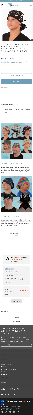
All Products (4, 377)
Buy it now (16, 81)
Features (4, 91)
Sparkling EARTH (8, 406)
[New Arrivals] (16, 141)
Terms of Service (6, 408)
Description (5, 87)
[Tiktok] (5, 394)
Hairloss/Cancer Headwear (9, 369)
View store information (24, 109)
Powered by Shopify (7, 409)
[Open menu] (3, 5)
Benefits (4, 95)
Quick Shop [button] (4, 359)
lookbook (16, 321)
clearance (16, 317)
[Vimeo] (15, 394)
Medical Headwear (6, 364)
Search (19, 406)
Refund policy (17, 408)
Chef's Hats (4, 374)
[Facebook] (2, 394)
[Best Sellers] (16, 194)
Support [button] (4, 383)
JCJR (6, 289)
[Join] (30, 344)
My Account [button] (5, 354)
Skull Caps (4, 367)
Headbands (4, 372)
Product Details (6, 99)
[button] (8, 282)
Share (5, 112)
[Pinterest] (8, 394)
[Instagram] (11, 394)
